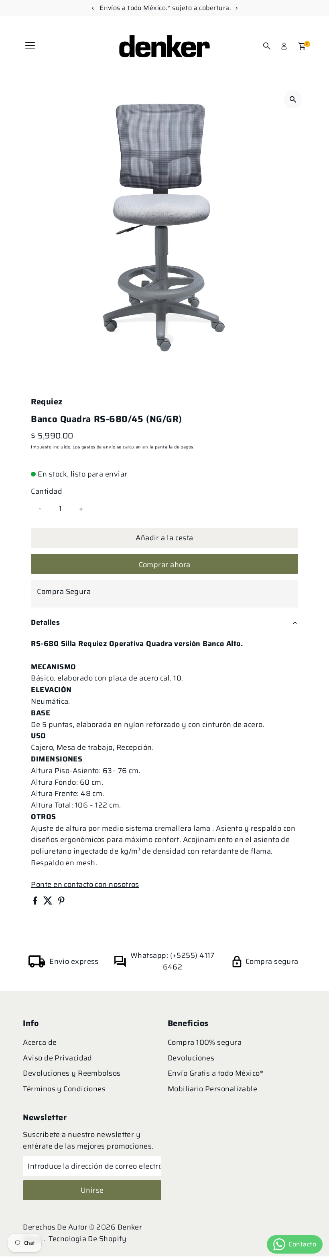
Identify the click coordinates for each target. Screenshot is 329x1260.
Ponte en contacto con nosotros (85, 884)
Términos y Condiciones (64, 1088)
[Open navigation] (30, 46)
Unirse (92, 1190)
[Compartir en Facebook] (36, 902)
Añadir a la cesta (164, 537)
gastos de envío (98, 447)
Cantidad (46, 491)
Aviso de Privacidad (57, 1058)
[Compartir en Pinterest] (61, 902)
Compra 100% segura (205, 1042)
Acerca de (40, 1042)
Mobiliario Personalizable (212, 1088)
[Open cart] (302, 46)
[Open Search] (266, 46)
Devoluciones (191, 1058)
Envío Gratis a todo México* (215, 1073)
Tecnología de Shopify (87, 1238)
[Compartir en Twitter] (48, 902)
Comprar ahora (165, 564)
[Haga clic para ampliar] (293, 100)
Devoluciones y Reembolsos (71, 1073)
